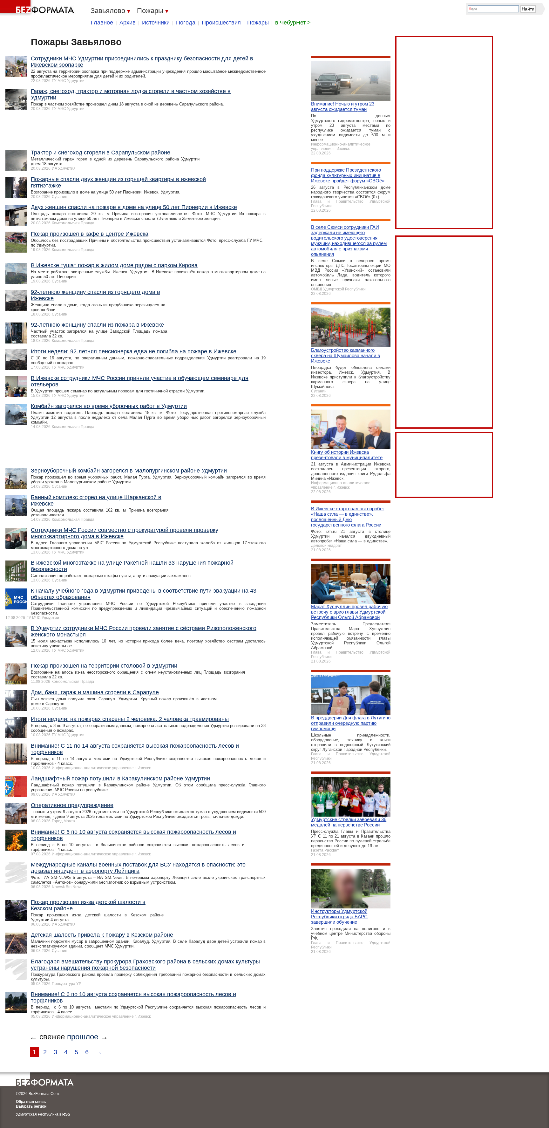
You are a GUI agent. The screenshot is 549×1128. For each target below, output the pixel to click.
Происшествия (221, 22)
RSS (66, 1114)
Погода (185, 22)
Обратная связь (31, 1101)
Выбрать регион (31, 1106)
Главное (102, 22)
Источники (156, 22)
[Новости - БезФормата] (38, 8)
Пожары (258, 22)
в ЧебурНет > (293, 22)
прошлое (82, 1036)
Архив (127, 22)
